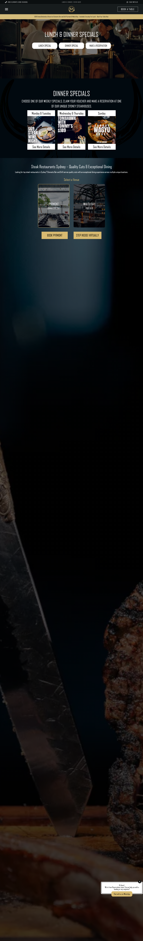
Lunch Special (44, 45)
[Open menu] (7, 9)
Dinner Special (71, 45)
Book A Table (128, 9)
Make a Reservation (98, 45)
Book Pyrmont (54, 235)
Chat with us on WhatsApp (122, 894)
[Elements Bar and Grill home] (71, 9)
